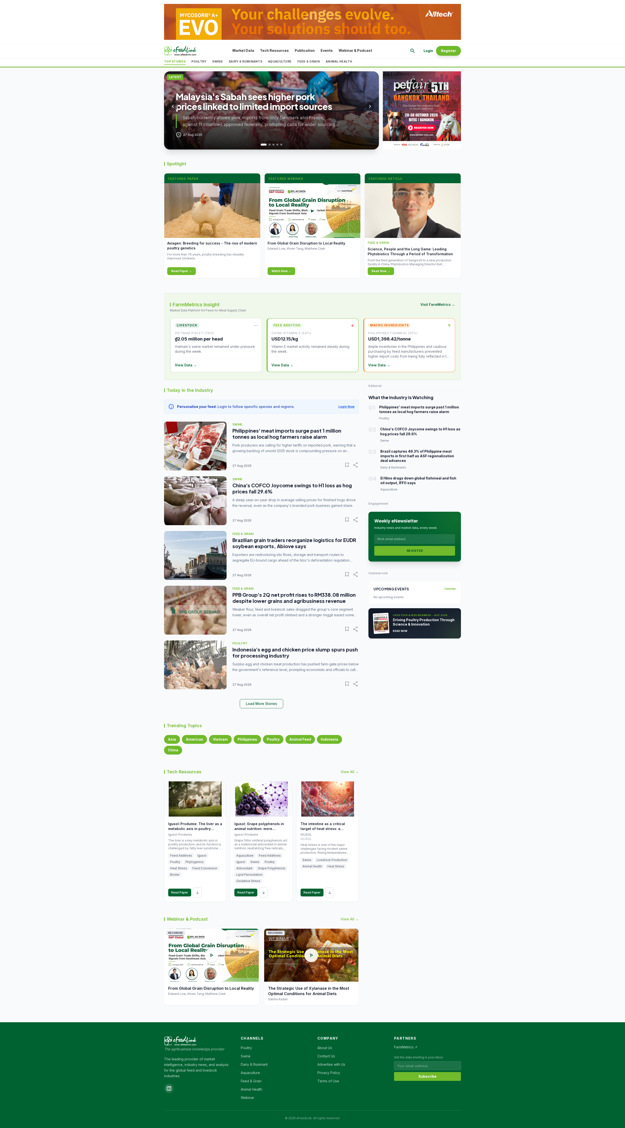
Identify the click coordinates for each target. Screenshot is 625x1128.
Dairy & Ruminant (254, 1064)
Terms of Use (328, 1081)
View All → (350, 772)
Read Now (400, 630)
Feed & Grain (308, 61)
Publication (305, 50)
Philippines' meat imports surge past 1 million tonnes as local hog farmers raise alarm (286, 433)
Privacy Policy (328, 1073)
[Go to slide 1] (262, 145)
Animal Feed (300, 739)
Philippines (247, 739)
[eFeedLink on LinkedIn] (169, 1088)
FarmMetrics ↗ (405, 1047)
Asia (172, 739)
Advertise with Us (331, 1064)
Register (448, 51)
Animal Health (339, 61)
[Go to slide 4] (277, 145)
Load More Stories (261, 704)
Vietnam (220, 739)
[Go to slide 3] (273, 145)
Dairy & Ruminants (245, 61)
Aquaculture (280, 61)
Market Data (243, 50)
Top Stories (175, 61)
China (173, 750)
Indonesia (329, 739)
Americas (194, 739)
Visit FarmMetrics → (437, 304)
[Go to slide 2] (268, 145)
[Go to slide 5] (281, 145)
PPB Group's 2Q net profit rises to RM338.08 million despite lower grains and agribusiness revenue (294, 598)
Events (327, 50)
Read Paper (179, 892)
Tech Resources (274, 50)
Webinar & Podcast (355, 50)
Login (428, 51)
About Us (324, 1048)
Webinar (247, 1098)
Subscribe (427, 1076)
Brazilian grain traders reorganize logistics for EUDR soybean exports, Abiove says (294, 543)
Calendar (450, 588)
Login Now (346, 406)
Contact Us (326, 1056)
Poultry (198, 61)
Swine (217, 61)
